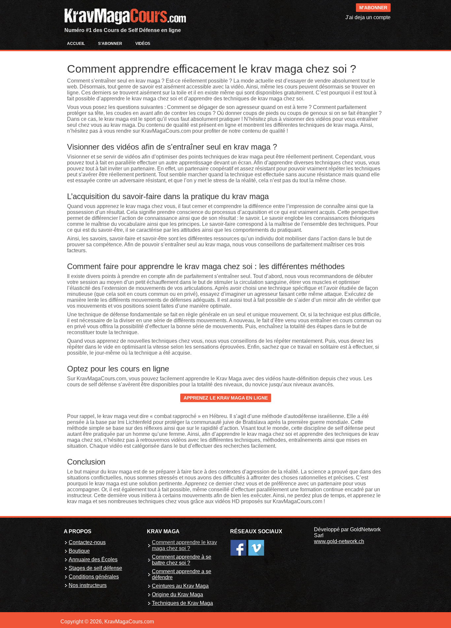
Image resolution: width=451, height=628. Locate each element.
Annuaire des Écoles (93, 559)
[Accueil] (124, 8)
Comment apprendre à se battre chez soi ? (181, 560)
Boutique (79, 551)
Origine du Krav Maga (177, 594)
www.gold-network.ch (339, 541)
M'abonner (373, 7)
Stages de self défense (95, 568)
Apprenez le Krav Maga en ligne (226, 398)
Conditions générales (94, 576)
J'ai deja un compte (368, 17)
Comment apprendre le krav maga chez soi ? (184, 545)
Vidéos (142, 43)
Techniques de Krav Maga (182, 603)
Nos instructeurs (88, 585)
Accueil (76, 43)
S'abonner (110, 43)
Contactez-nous (87, 542)
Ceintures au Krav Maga (180, 586)
